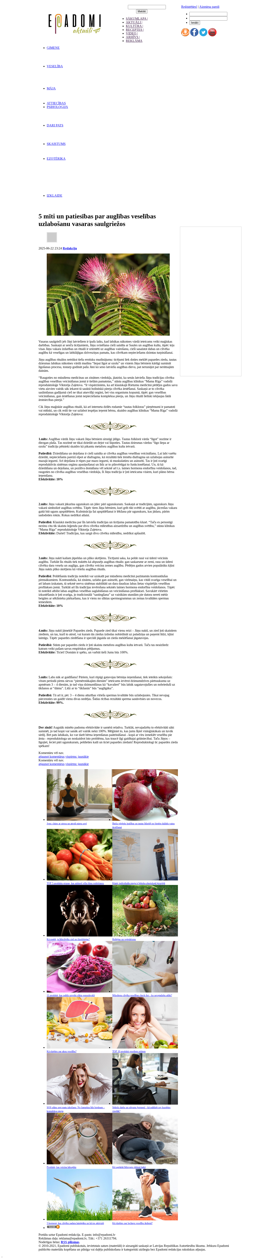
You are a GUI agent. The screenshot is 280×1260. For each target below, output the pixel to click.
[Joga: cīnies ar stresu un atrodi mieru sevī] (79, 819)
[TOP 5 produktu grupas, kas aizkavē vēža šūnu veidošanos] (79, 879)
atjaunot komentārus (52, 756)
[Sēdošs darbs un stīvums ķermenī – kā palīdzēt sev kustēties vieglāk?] (145, 1103)
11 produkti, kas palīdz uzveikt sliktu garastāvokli (71, 995)
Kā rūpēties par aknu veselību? (61, 1051)
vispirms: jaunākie (77, 756)
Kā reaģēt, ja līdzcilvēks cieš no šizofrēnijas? (68, 939)
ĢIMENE (53, 47)
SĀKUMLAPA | (137, 18)
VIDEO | (132, 33)
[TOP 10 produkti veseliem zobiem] (145, 1047)
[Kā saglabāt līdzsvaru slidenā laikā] (145, 1163)
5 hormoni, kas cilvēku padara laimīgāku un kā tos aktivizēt (75, 1223)
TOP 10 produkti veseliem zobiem (129, 1051)
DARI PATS (55, 125)
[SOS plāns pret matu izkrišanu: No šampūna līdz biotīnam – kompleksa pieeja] (79, 1103)
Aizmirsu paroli (209, 6)
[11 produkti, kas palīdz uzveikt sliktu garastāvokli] (79, 991)
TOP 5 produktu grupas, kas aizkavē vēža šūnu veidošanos (75, 883)
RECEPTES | (135, 29)
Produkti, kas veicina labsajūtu (61, 1167)
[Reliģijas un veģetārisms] (145, 935)
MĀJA (51, 88)
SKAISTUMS (56, 144)
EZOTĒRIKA (56, 158)
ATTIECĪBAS (56, 103)
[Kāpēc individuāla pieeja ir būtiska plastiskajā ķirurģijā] (145, 879)
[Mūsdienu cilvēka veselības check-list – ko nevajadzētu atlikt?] (145, 991)
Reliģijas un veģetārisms (124, 939)
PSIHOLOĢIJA (57, 107)
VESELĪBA (55, 66)
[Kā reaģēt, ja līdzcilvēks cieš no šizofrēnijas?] (79, 935)
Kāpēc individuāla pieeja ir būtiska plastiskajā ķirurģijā (138, 883)
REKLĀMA (134, 40)
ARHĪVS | (133, 37)
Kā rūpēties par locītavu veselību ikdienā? (132, 1223)
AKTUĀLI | (134, 22)
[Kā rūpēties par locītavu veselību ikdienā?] (145, 1219)
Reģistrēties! (189, 6)
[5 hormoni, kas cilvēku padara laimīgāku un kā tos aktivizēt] (79, 1219)
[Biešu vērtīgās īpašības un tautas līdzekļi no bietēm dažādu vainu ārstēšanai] (145, 819)
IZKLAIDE (54, 195)
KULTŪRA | (134, 26)
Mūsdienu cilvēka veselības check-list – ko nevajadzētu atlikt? (142, 995)
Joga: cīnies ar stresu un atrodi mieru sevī (67, 823)
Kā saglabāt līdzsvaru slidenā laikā (129, 1167)
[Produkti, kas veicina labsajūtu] (79, 1163)
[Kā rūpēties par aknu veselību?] (79, 1047)
